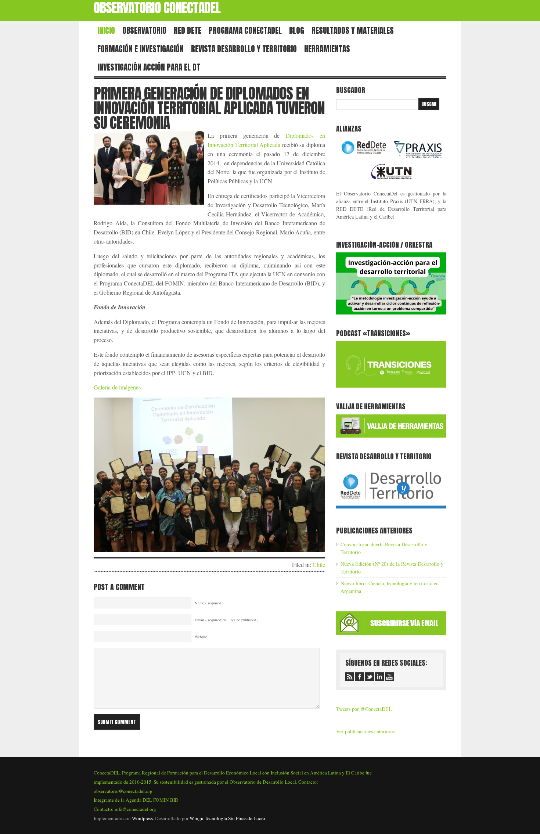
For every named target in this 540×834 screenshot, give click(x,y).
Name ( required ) (209, 602)
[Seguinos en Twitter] (369, 676)
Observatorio (144, 30)
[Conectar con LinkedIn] (379, 676)
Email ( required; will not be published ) (227, 619)
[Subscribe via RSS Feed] (349, 676)
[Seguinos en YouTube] (389, 676)
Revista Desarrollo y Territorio (244, 49)
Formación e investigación (140, 49)
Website (201, 636)
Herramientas (327, 49)
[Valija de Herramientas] (391, 435)
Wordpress (142, 818)
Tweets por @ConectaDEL (364, 708)
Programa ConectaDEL (245, 30)
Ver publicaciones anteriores (365, 731)
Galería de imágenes (117, 387)
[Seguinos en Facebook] (359, 676)
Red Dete (187, 30)
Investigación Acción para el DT (148, 67)
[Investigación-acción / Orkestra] (391, 312)
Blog (296, 30)
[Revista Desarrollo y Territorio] (391, 509)
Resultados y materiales (353, 30)
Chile (319, 564)
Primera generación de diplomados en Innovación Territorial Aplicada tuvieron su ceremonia (209, 108)
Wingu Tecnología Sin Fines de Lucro (227, 818)
